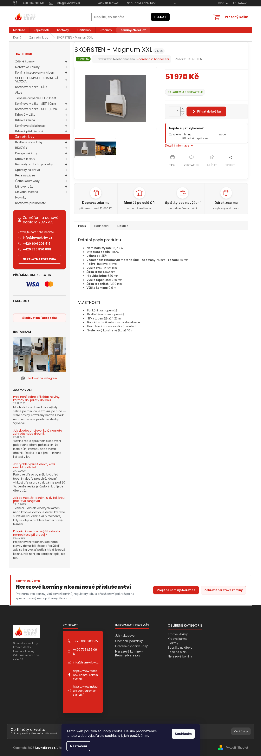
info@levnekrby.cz (37, 237)
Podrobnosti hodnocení (153, 59)
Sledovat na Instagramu (42, 378)
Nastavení (78, 746)
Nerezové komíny (27, 67)
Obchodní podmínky (141, 3)
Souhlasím (183, 734)
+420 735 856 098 (37, 249)
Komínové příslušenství (30, 125)
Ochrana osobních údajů (131, 646)
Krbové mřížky (25, 159)
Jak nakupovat (108, 3)
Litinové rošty (24, 186)
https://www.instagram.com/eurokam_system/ (86, 690)
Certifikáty (241, 731)
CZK (221, 3)
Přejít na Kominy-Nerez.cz (176, 590)
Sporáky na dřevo (27, 169)
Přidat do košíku (209, 111)
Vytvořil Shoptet (237, 747)
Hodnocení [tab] (101, 226)
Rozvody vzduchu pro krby (34, 164)
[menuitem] (19, 30)
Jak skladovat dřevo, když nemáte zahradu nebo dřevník (37, 432)
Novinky (20, 197)
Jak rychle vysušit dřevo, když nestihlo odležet (34, 466)
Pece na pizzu (25, 175)
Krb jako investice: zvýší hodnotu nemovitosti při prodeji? (36, 533)
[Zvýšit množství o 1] (182, 109)
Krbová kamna (25, 120)
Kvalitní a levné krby (29, 142)
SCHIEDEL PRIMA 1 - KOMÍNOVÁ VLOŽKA (36, 79)
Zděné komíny (25, 61)
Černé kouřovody (27, 181)
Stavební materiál (27, 192)
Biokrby (173, 643)
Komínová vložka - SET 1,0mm (35, 103)
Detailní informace (177, 145)
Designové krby (26, 153)
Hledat (160, 17)
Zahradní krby (24, 136)
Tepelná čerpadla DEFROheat (35, 98)
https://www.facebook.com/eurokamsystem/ (85, 675)
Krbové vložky (25, 114)
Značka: (188, 59)
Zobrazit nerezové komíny (223, 590)
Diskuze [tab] (122, 226)
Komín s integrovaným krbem (34, 72)
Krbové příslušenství (29, 131)
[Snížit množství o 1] (182, 114)
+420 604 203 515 (36, 243)
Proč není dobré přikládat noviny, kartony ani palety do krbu (36, 398)
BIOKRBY (21, 147)
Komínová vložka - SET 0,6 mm (36, 109)
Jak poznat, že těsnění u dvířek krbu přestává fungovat (39, 499)
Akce (18, 92)
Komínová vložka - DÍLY (31, 87)
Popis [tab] (82, 226)
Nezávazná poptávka (39, 259)
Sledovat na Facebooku (39, 317)
